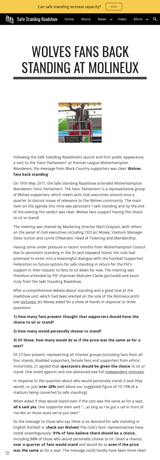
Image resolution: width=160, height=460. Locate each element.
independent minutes (124, 371)
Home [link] (69, 19)
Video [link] (122, 19)
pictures (28, 301)
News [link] (102, 19)
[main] (80, 61)
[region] (80, 6)
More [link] (138, 19)
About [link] (86, 19)
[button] (155, 19)
